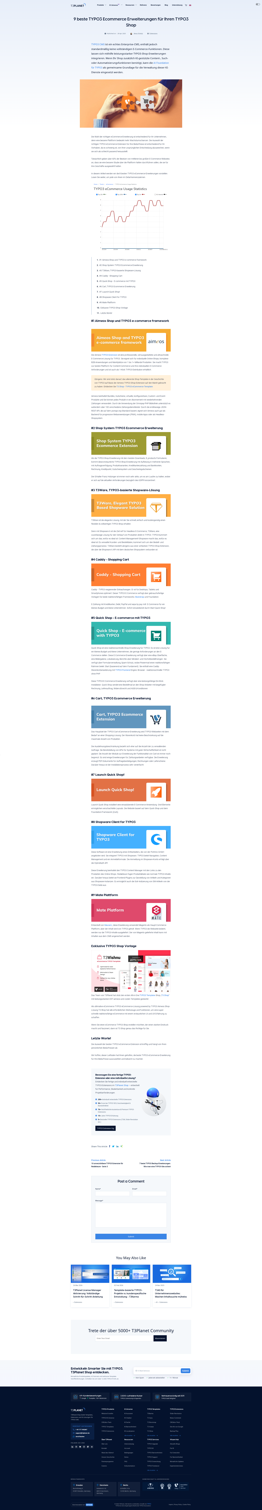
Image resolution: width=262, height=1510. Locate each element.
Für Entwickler (175, 1453)
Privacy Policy (178, 1504)
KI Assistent (128, 1413)
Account (127, 1448)
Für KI (172, 1448)
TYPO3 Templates (108, 1427)
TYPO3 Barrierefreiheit (154, 1453)
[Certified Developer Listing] (169, 1486)
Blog (166, 5)
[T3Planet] (78, 5)
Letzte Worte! (106, 313)
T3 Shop (165, 995)
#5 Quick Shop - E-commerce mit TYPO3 (117, 281)
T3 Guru (149, 1418)
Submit (185, 1371)
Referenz (143, 5)
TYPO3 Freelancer (153, 1466)
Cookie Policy (187, 1504)
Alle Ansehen (128, 1435)
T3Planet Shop (121, 1085)
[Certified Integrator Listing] (162, 1486)
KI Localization (129, 1431)
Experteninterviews (176, 1466)
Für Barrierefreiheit (176, 1457)
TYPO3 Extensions (108, 1431)
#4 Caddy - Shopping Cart (110, 275)
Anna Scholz (138, 33)
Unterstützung (177, 5)
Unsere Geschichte (108, 1457)
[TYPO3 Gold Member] (181, 1486)
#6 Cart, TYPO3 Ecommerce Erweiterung (117, 286)
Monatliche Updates (177, 1461)
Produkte (100, 5)
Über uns (105, 1444)
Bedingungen (128, 1453)
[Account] (186, 5)
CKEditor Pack (106, 1422)
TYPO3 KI (150, 1448)
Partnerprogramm (107, 1461)
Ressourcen (130, 5)
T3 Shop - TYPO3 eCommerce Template (134, 386)
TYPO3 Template (147, 995)
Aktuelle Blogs (175, 1444)
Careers (104, 1466)
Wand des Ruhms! (108, 1453)
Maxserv (108, 925)
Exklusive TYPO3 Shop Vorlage (114, 307)
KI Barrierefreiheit (130, 1427)
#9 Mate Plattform (107, 302)
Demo (126, 1457)
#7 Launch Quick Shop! (109, 291)
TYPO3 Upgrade (152, 1444)
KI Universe (113, 5)
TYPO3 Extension (109, 354)
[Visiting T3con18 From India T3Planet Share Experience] (150, 1486)
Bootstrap (139, 596)
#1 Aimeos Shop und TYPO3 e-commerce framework (123, 259)
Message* (99, 1200)
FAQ (125, 1461)
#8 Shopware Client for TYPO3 (112, 297)
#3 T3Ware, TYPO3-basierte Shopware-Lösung (120, 270)
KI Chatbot (128, 1418)
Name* (98, 1189)
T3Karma (150, 1413)
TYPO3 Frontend (122, 670)
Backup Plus (174, 1431)
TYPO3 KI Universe (108, 1418)
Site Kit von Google (176, 1427)
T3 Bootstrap (151, 1422)
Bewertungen (156, 5)
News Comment (175, 1418)
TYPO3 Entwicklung (153, 1461)
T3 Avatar (150, 1427)
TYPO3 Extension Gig (105, 1128)
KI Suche (127, 1422)
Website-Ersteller (107, 1413)
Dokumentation (129, 1466)
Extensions (153, 33)
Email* (134, 1189)
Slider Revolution (176, 1413)
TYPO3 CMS (98, 44)
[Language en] (190, 5)
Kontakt (104, 1448)
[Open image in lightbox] (130, 217)
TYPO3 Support (152, 1457)
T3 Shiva (150, 1431)
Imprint (171, 1504)
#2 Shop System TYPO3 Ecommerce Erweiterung (121, 265)
